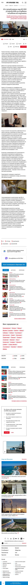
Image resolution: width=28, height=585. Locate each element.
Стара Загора (12, 344)
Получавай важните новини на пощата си (14, 541)
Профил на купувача (7, 572)
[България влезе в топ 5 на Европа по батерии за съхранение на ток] (5, 314)
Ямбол (5, 349)
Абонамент (5, 565)
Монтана (18, 335)
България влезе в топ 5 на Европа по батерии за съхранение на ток (17, 314)
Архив (12, 432)
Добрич (11, 332)
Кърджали (18, 332)
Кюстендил (6, 335)
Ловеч (13, 335)
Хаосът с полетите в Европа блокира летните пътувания (15, 451)
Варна (19, 328)
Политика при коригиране (20, 566)
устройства (14, 243)
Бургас (14, 328)
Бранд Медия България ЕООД (19, 569)
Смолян (18, 342)
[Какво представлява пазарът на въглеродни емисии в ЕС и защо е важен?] (14, 506)
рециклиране (16, 241)
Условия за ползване (19, 571)
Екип (16, 563)
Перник (13, 337)
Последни (6, 270)
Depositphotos (18, 583)
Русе (17, 339)
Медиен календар (6, 577)
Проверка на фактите (7, 563)
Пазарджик (6, 337)
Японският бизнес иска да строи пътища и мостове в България (17, 281)
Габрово (5, 332)
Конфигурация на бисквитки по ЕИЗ (6, 575)
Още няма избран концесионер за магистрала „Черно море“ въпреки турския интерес (17, 295)
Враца (21, 330)
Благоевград (6, 328)
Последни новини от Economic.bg (19, 400)
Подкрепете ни (18, 572)
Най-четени (13, 270)
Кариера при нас (6, 571)
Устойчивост (4, 550)
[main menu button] (25, 2)
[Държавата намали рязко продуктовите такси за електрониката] (14, 487)
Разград (12, 339)
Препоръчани (21, 270)
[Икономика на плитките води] (14, 525)
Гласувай (7, 432)
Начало (6, 5)
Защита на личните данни (20, 561)
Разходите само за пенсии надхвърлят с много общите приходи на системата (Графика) (17, 288)
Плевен (19, 337)
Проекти (3, 555)
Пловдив (5, 339)
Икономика (4, 548)
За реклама (5, 561)
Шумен (19, 346)
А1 (3, 241)
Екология (15, 5)
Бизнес (17, 548)
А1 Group (8, 241)
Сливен (12, 342)
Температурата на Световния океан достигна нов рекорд (17, 378)
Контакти (4, 566)
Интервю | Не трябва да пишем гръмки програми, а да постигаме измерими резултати (17, 301)
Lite (16, 552)
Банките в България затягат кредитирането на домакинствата (16, 275)
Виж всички (24, 459)
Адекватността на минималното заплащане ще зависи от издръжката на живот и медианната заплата (17, 308)
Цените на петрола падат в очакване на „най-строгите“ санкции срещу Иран (17, 391)
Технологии (4, 552)
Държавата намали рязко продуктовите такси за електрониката (13, 496)
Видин (16, 330)
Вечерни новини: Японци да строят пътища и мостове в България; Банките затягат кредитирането (16, 372)
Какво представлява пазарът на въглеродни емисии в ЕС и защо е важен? (12, 515)
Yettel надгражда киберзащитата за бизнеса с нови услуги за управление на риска (17, 397)
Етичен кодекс (5, 568)
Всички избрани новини (19, 318)
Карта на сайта (18, 565)
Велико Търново (8, 330)
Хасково (13, 346)
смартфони (5, 243)
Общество (11, 5)
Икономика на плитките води (9, 533)
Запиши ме (24, 543)
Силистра (6, 342)
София (5, 344)
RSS (23, 538)
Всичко (17, 555)
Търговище (6, 346)
